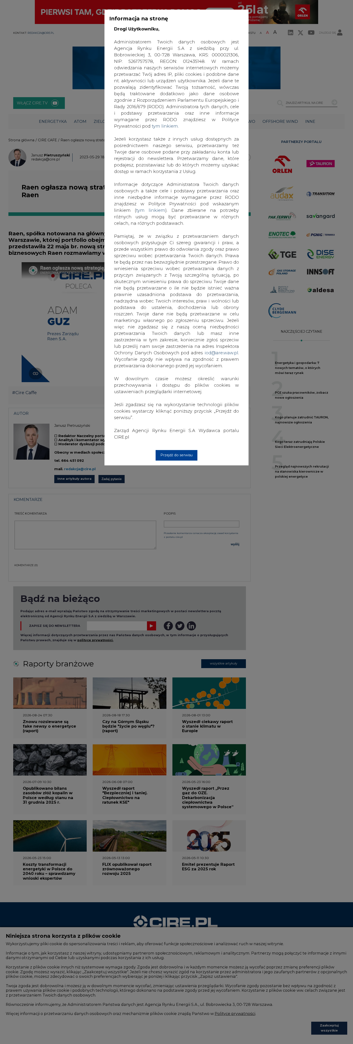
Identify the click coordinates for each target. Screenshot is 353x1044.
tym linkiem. (165, 126)
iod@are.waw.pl (221, 353)
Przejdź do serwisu (176, 455)
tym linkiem (150, 210)
